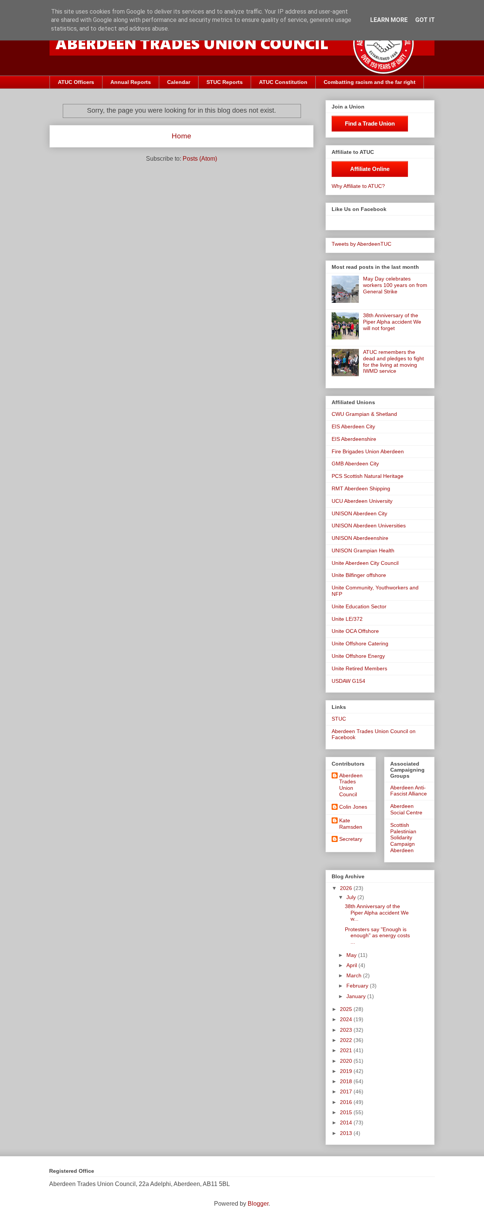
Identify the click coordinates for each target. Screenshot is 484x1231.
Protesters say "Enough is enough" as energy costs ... (377, 935)
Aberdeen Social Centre (406, 809)
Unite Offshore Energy (358, 656)
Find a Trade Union (370, 123)
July (351, 897)
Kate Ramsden (350, 823)
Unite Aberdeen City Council (365, 563)
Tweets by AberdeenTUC (361, 244)
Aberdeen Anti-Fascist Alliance (408, 790)
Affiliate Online (369, 169)
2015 (347, 1112)
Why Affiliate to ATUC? (358, 186)
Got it (425, 19)
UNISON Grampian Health (363, 550)
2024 (347, 1019)
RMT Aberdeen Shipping (361, 488)
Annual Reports (130, 82)
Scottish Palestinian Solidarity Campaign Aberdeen (403, 837)
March (354, 975)
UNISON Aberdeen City (359, 513)
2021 (347, 1050)
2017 (347, 1091)
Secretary (350, 839)
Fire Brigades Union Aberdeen (368, 451)
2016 (347, 1102)
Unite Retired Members (359, 668)
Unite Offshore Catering (360, 643)
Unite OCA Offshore (355, 631)
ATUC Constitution (283, 82)
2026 (347, 888)
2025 (347, 1009)
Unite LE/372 (347, 619)
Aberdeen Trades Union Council (351, 784)
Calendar (178, 82)
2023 (347, 1030)
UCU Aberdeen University (362, 501)
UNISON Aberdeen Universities (369, 525)
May (352, 955)
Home (181, 136)
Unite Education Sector (359, 606)
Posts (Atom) (200, 158)
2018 (347, 1081)
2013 (347, 1133)
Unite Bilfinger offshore (359, 575)
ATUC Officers (76, 82)
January (356, 996)
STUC (339, 719)
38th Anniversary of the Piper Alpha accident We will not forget (392, 321)
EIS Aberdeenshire (354, 439)
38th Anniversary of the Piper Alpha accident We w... (377, 912)
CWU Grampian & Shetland (364, 414)
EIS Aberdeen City (353, 426)
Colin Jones (353, 807)
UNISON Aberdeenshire (360, 538)
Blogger (258, 1203)
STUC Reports (224, 82)
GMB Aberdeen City (355, 463)
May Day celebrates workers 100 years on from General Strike (395, 285)
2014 (347, 1122)
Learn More (389, 19)
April (352, 965)
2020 (347, 1061)
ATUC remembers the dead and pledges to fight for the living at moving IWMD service (393, 361)
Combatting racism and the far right (370, 82)
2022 (347, 1040)
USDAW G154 (348, 681)
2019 (347, 1071)
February (358, 986)
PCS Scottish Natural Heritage (367, 476)
